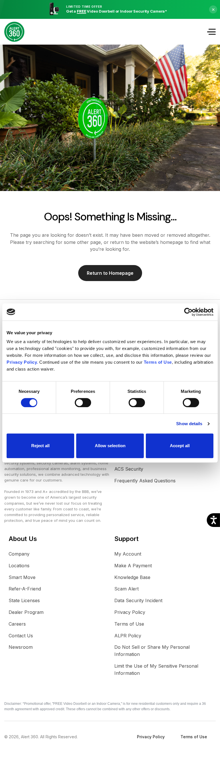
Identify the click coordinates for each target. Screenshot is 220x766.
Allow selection (110, 445)
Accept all (180, 445)
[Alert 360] (14, 32)
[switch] (83, 402)
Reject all (40, 445)
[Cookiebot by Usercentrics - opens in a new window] (188, 312)
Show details (189, 423)
